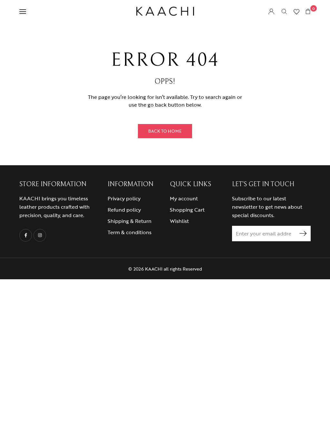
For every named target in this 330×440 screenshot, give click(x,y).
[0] (308, 11)
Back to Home (165, 131)
